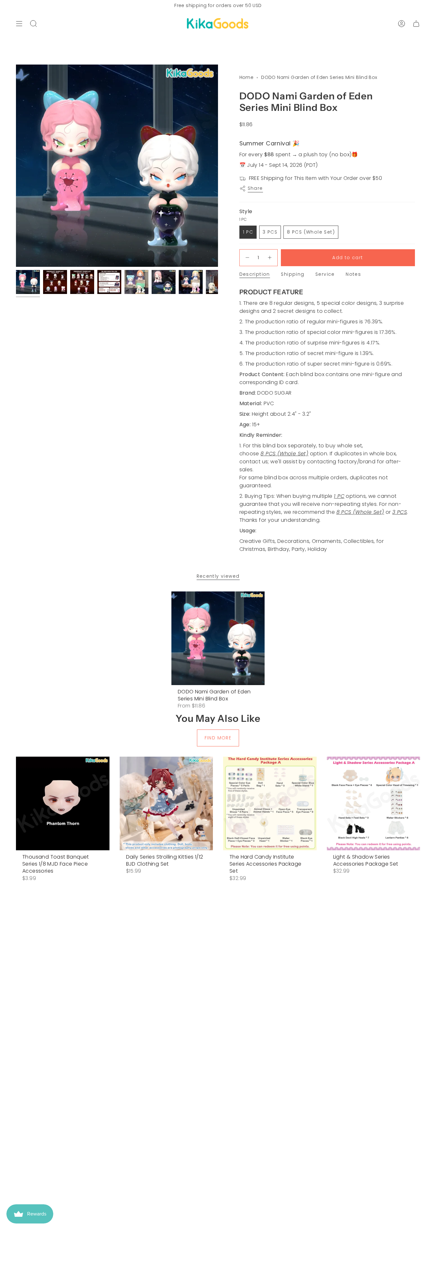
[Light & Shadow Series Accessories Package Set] (373, 803)
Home (246, 77)
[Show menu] (19, 23)
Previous (16, 165)
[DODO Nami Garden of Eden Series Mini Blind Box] (218, 638)
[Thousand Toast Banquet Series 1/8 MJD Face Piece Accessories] (62, 803)
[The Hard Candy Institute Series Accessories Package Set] (270, 803)
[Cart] (416, 23)
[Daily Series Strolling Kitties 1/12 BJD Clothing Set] (166, 803)
